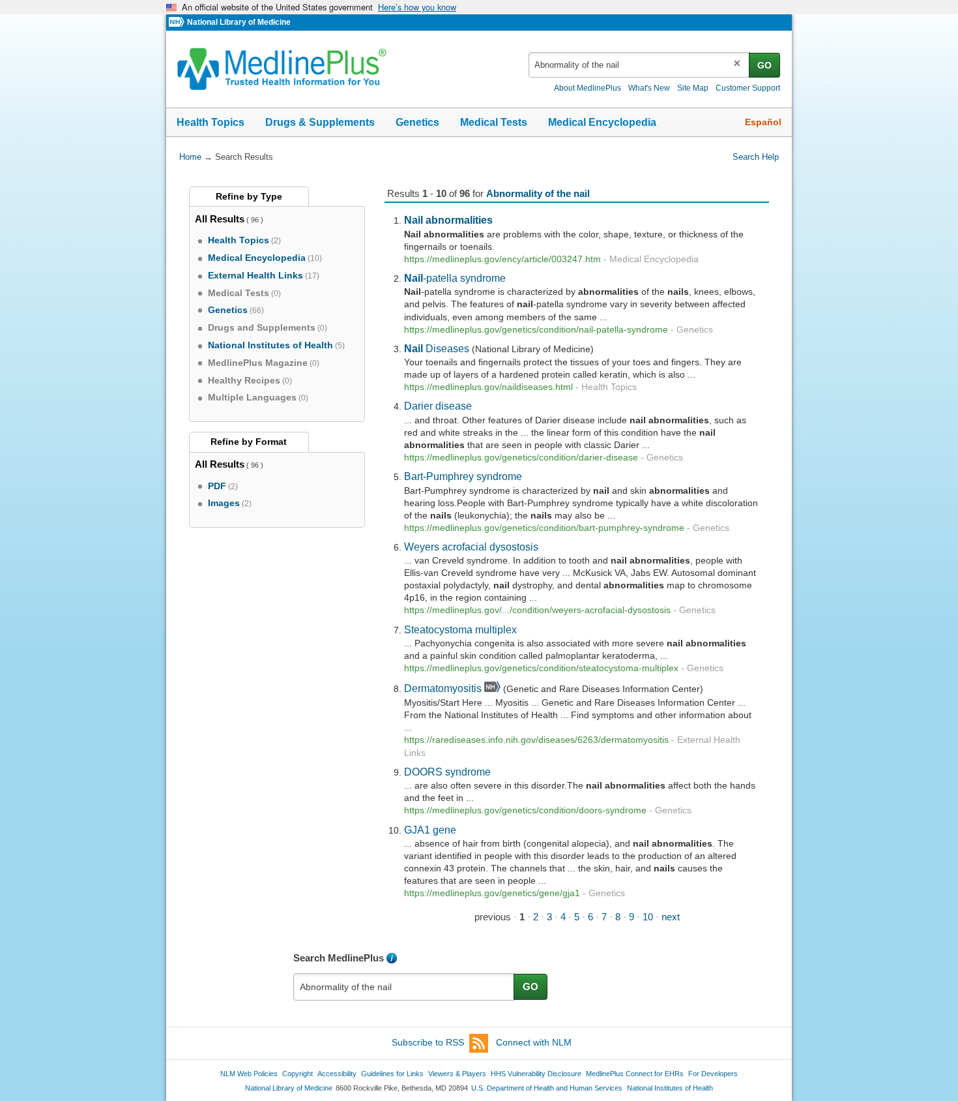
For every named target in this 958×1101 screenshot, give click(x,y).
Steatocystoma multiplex (460, 629)
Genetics (417, 122)
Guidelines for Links (392, 1074)
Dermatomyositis (443, 688)
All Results (219, 218)
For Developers (713, 1074)
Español (763, 122)
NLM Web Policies (249, 1074)
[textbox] (640, 65)
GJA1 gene (430, 830)
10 (648, 916)
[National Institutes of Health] (178, 22)
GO (764, 65)
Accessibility (336, 1074)
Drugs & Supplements (320, 122)
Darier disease (438, 406)
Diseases (436, 348)
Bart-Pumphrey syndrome (463, 476)
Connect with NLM (534, 1042)
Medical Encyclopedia (602, 122)
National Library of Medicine (239, 22)
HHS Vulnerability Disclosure (536, 1074)
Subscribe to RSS (428, 1042)
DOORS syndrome (447, 771)
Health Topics (210, 122)
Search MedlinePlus (338, 957)
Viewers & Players (457, 1074)
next (670, 916)
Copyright (297, 1074)
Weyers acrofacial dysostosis (471, 546)
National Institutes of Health (670, 1088)
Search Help (756, 157)
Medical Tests (493, 122)
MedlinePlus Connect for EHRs (635, 1074)
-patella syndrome (455, 278)
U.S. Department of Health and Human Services (546, 1088)
